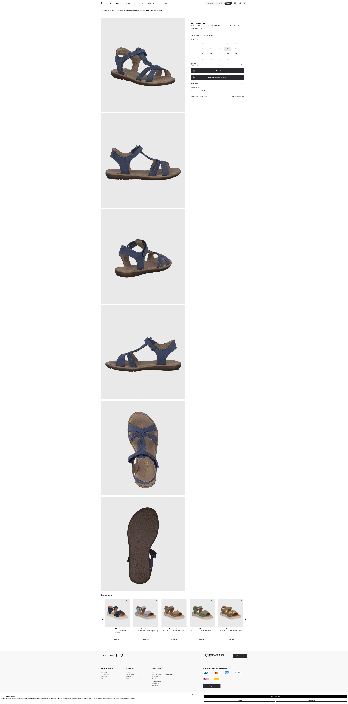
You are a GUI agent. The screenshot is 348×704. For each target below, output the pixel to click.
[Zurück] (102, 620)
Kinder (113, 10)
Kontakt (154, 679)
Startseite (106, 10)
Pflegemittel (104, 676)
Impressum (155, 685)
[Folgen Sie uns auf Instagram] (120, 655)
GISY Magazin (105, 674)
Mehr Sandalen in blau (238, 96)
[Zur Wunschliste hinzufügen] (242, 64)
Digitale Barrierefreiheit (133, 679)
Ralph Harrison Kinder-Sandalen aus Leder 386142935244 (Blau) (144, 10)
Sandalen (120, 10)
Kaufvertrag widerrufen (211, 686)
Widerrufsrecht (156, 681)
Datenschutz (155, 683)
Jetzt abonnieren (240, 656)
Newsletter (129, 676)
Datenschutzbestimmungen (195, 694)
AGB (153, 672)
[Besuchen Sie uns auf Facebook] (116, 655)
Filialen (128, 672)
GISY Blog (104, 672)
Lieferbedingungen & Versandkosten (162, 674)
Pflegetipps (104, 679)
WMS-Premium (130, 674)
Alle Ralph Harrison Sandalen (199, 96)
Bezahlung (155, 676)
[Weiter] (245, 620)
